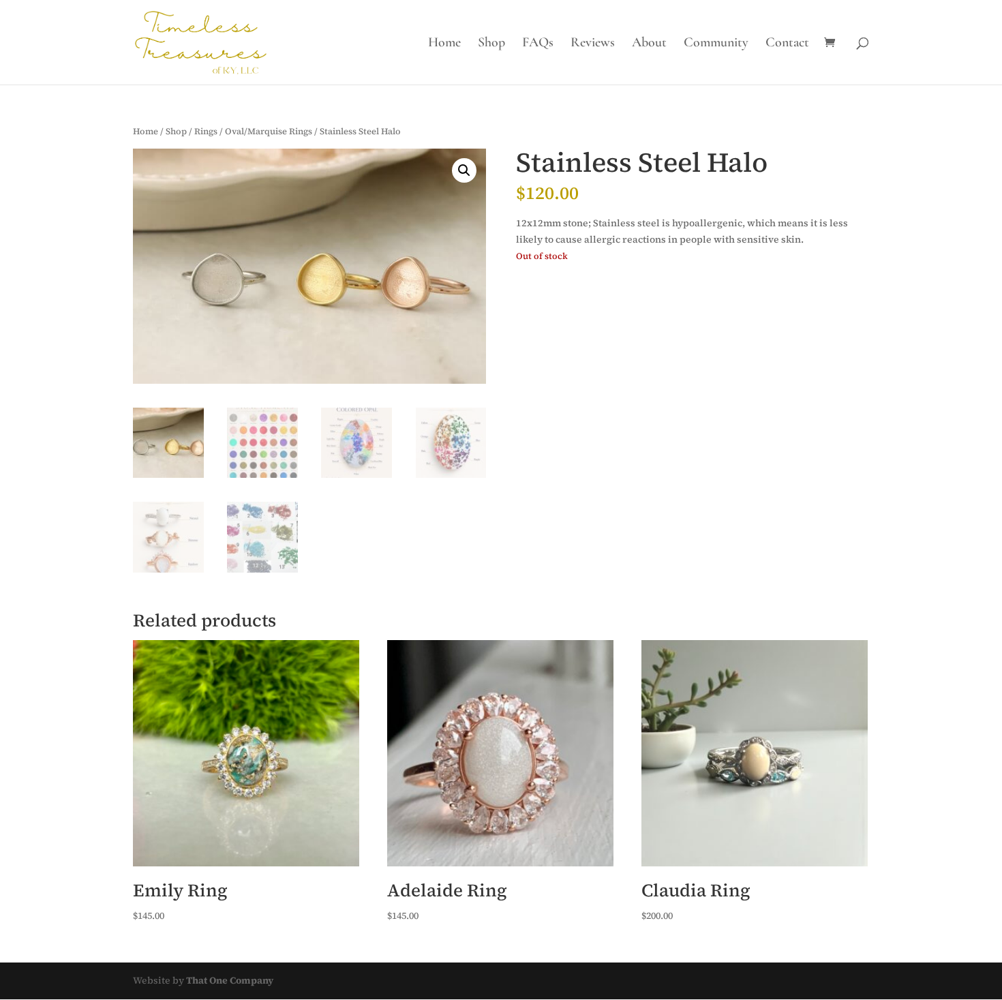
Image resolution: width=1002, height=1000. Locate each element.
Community (716, 43)
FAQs (537, 43)
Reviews (593, 43)
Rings (205, 131)
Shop (491, 43)
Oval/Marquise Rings (268, 131)
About (649, 43)
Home (444, 43)
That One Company (229, 980)
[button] (464, 170)
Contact (787, 43)
